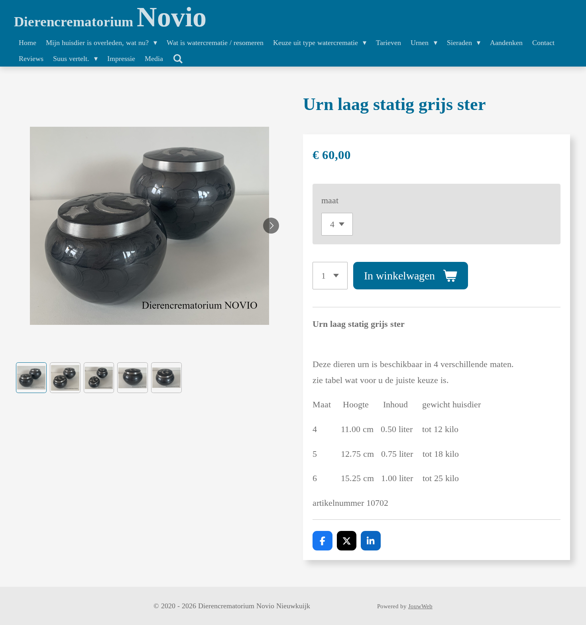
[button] (31, 377)
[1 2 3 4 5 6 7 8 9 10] (330, 275)
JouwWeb (420, 606)
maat (329, 200)
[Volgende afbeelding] (271, 226)
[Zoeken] (177, 59)
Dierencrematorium (110, 21)
